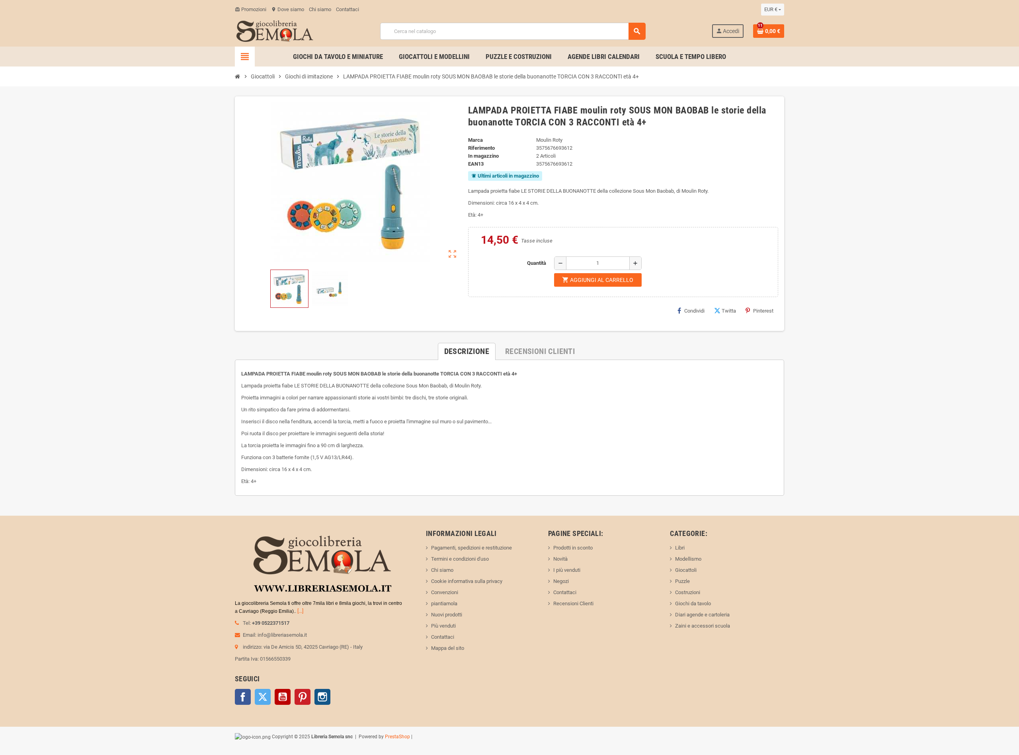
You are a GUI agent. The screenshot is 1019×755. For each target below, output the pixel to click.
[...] (300, 611)
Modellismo (688, 559)
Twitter (263, 697)
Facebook (243, 697)
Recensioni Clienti (573, 603)
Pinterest (763, 311)
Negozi (561, 581)
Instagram (322, 697)
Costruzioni (687, 592)
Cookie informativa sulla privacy (466, 581)
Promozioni (250, 9)
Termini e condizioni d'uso (460, 559)
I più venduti (566, 570)
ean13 (476, 164)
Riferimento (481, 148)
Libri (680, 548)
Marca (475, 140)
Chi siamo (320, 9)
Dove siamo (287, 9)
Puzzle (682, 581)
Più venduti (443, 626)
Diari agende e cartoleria (702, 615)
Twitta (729, 311)
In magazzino (483, 156)
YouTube (283, 697)
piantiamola (444, 603)
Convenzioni (444, 592)
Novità (560, 559)
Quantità (536, 263)
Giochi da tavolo (693, 603)
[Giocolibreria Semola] (274, 30)
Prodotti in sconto (573, 548)
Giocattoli (686, 570)
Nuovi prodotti (446, 615)
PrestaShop (397, 736)
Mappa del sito (447, 648)
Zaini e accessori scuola (702, 626)
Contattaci (347, 9)
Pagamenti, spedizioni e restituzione (471, 548)
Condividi (694, 311)
